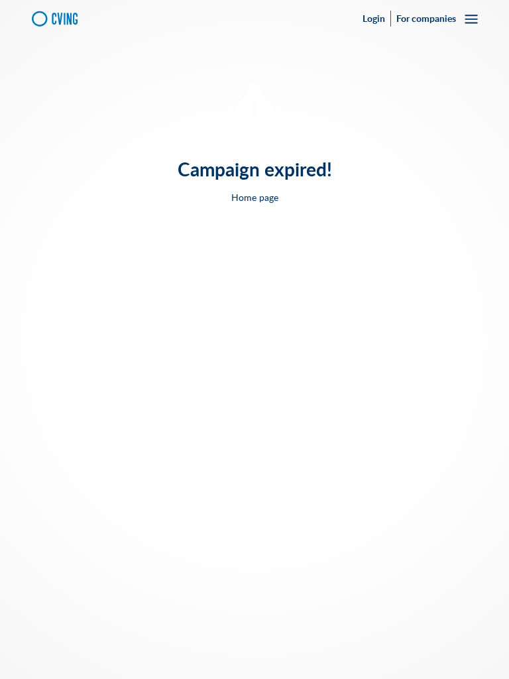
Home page (254, 197)
